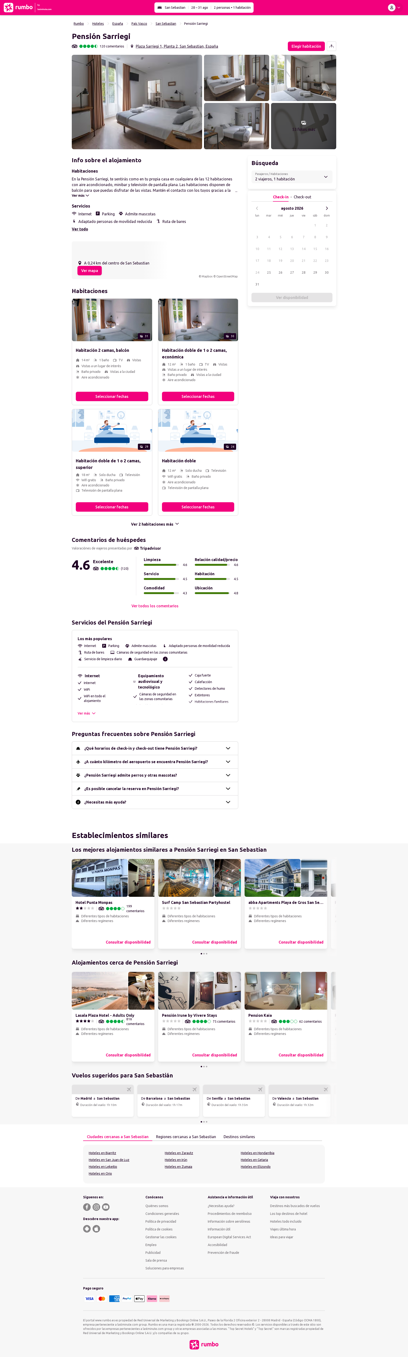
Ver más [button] (84, 713)
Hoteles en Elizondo (256, 1167)
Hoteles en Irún (176, 1160)
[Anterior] (257, 208)
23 (327, 261)
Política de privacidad (160, 1221)
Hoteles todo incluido (286, 1221)
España (117, 24)
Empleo (151, 1245)
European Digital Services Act (229, 1237)
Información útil (219, 1229)
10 (257, 249)
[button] (137, 102)
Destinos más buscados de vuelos (295, 1206)
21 (304, 261)
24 (257, 272)
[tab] (117, 1137)
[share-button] (331, 46)
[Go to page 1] (201, 953)
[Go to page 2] (204, 953)
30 (327, 272)
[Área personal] (395, 7)
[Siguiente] (327, 208)
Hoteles (98, 24)
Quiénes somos (156, 1206)
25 (269, 272)
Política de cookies (159, 1229)
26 (280, 272)
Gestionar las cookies (161, 1237)
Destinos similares (239, 1137)
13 (292, 249)
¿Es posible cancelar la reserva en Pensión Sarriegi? (131, 789)
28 (304, 272)
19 (280, 261)
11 (269, 249)
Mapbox (207, 276)
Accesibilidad (217, 1245)
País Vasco (139, 24)
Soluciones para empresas (164, 1268)
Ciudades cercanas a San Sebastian (118, 1137)
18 (269, 261)
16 (327, 249)
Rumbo (79, 24)
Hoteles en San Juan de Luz (109, 1160)
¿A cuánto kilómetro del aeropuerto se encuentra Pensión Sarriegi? (146, 762)
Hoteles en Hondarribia (257, 1153)
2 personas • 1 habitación (232, 7)
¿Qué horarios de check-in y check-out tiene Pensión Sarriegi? (140, 748)
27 (292, 272)
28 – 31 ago (199, 7)
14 (304, 249)
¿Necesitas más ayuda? (105, 802)
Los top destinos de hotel (288, 1214)
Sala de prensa (156, 1260)
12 (280, 249)
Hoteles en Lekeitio (103, 1167)
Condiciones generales (162, 1214)
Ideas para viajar (281, 1237)
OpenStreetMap (227, 276)
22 (315, 261)
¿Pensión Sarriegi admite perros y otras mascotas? (130, 775)
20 (292, 261)
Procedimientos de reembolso (230, 1214)
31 (257, 284)
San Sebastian (175, 7)
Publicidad (153, 1253)
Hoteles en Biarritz (102, 1153)
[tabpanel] (204, 1164)
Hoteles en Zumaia (178, 1167)
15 (315, 249)
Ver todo (80, 229)
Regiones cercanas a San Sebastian (186, 1137)
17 (257, 261)
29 (315, 272)
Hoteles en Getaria (254, 1160)
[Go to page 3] (206, 953)
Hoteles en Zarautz (179, 1153)
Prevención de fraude (223, 1253)
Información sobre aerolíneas (229, 1221)
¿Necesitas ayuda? (221, 1206)
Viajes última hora (283, 1229)
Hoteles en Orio (100, 1173)
